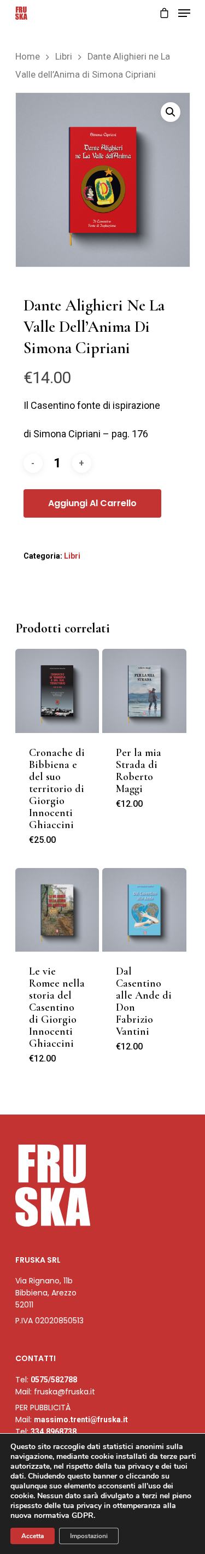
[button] (170, 112)
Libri (63, 56)
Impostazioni (89, 1536)
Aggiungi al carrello (92, 503)
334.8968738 (54, 1431)
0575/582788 (54, 1379)
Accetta (32, 1536)
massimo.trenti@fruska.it (81, 1419)
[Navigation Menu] (184, 13)
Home (27, 56)
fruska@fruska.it (64, 1391)
